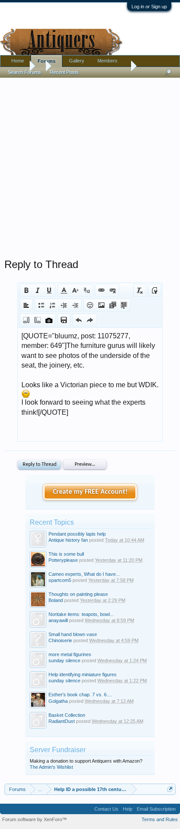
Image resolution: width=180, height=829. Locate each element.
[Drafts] (64, 320)
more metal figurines (69, 654)
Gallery (76, 60)
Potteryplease (63, 560)
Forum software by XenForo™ (34, 819)
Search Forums (24, 72)
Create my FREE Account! (90, 491)
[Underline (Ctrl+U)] (49, 290)
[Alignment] (26, 305)
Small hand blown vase (72, 634)
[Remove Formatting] (140, 290)
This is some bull (66, 554)
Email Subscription (156, 809)
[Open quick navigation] (170, 789)
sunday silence (64, 660)
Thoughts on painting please (78, 594)
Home (17, 60)
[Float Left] (26, 320)
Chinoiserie (60, 640)
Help (127, 809)
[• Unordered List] (41, 305)
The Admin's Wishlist (51, 767)
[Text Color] (64, 290)
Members (107, 60)
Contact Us (106, 809)
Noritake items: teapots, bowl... (81, 614)
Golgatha (58, 701)
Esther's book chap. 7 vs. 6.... (80, 694)
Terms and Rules (160, 819)
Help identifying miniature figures (82, 674)
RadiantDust (61, 721)
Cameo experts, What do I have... (84, 574)
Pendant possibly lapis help (77, 534)
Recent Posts (64, 72)
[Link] (101, 290)
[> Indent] (75, 305)
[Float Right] (37, 320)
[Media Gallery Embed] (49, 320)
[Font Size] (75, 290)
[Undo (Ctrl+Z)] (78, 320)
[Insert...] (124, 305)
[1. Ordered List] (52, 305)
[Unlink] (112, 290)
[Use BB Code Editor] (154, 290)
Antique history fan (68, 540)
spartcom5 (59, 580)
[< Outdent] (64, 305)
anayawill (58, 620)
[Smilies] (90, 305)
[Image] (101, 305)
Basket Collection (66, 715)
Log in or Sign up (149, 6)
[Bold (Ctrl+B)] (26, 290)
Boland (55, 600)
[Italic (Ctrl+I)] (37, 290)
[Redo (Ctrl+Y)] (90, 320)
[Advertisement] (90, 166)
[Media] (112, 305)
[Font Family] (86, 290)
